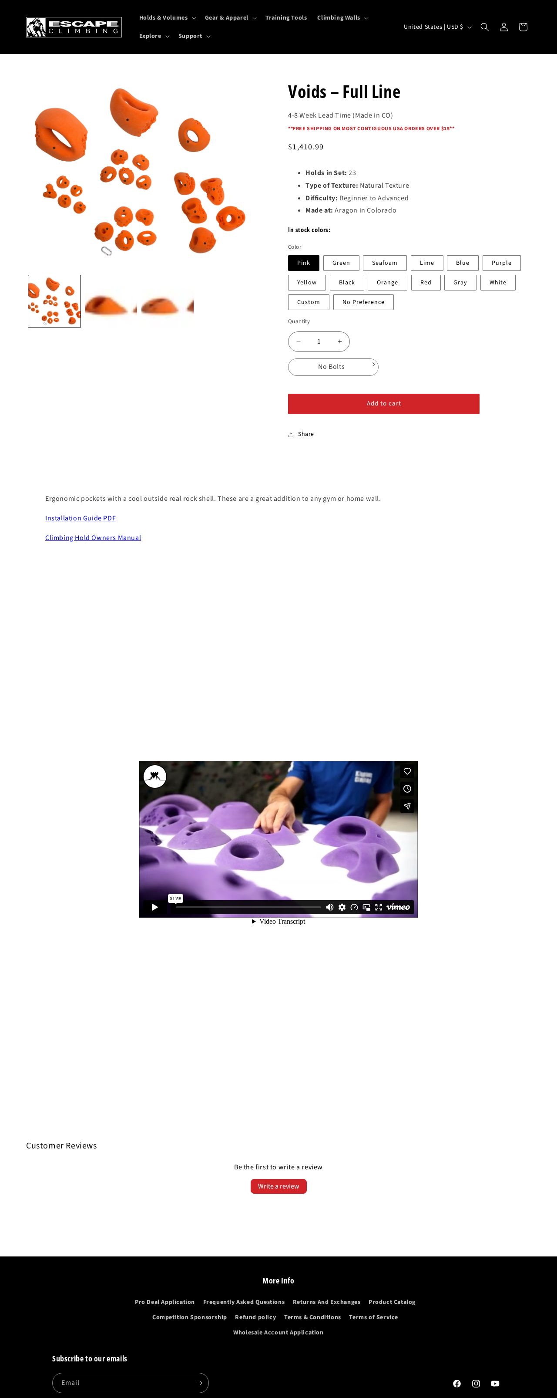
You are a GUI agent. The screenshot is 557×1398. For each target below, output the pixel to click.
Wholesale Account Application (278, 1332)
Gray (460, 282)
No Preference (363, 302)
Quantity (299, 321)
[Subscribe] (198, 1383)
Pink (303, 263)
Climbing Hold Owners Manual (93, 538)
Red (426, 282)
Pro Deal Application (165, 1302)
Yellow (307, 282)
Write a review (278, 1186)
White (498, 282)
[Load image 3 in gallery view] (167, 301)
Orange (387, 282)
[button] (167, 18)
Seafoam (385, 263)
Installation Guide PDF (80, 518)
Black (347, 282)
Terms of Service (373, 1317)
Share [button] (306, 434)
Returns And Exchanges (327, 1302)
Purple (502, 263)
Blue (463, 263)
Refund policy (255, 1317)
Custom (308, 302)
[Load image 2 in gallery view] (111, 301)
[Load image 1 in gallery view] (54, 301)
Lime (427, 263)
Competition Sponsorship (189, 1317)
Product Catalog (392, 1302)
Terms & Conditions (312, 1317)
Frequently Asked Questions (244, 1302)
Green (341, 263)
